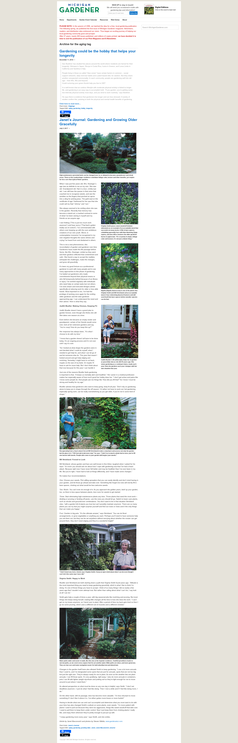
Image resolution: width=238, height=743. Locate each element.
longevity (89, 108)
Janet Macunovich (102, 728)
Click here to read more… (70, 104)
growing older (86, 728)
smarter (112, 728)
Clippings (71, 106)
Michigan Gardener (79, 10)
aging (71, 108)
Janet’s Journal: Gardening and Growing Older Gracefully (98, 121)
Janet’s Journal (73, 725)
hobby (83, 108)
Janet (93, 728)
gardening (76, 108)
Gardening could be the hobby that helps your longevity (98, 53)
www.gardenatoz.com (114, 721)
